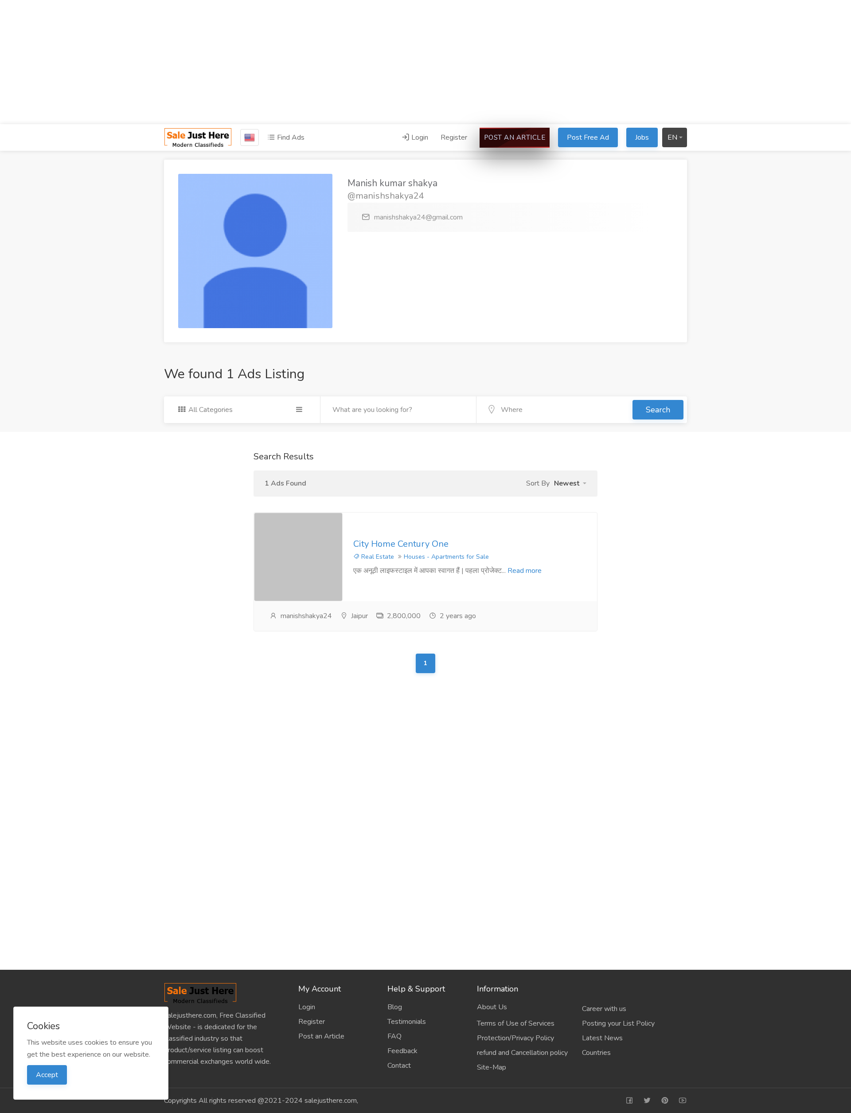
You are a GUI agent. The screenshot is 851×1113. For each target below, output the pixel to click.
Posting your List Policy (618, 1023)
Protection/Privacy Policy (515, 1038)
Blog (394, 1007)
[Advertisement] (425, 62)
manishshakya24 (306, 616)
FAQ (394, 1036)
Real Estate (376, 557)
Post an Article (515, 137)
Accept (47, 1075)
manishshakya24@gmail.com (418, 217)
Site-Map (491, 1067)
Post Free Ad (588, 137)
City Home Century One (401, 544)
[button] (570, 483)
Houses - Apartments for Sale (446, 557)
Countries (596, 1053)
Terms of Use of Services (515, 1023)
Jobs (642, 137)
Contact (399, 1065)
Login (419, 137)
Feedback (402, 1051)
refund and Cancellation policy (522, 1053)
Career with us (604, 1009)
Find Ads (289, 137)
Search (658, 409)
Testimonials (406, 1022)
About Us (492, 1007)
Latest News (602, 1038)
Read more (524, 571)
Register (454, 137)
